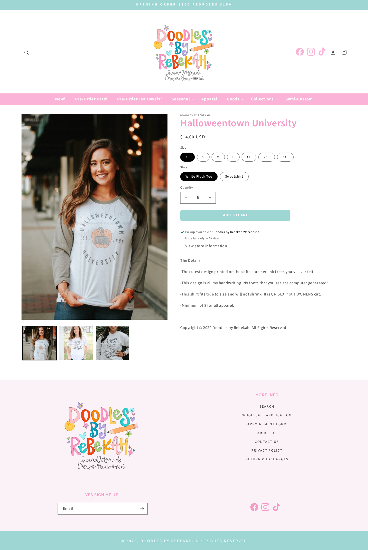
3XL (285, 157)
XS (188, 157)
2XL (267, 157)
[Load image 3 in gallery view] (113, 343)
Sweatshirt (234, 176)
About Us (267, 433)
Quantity (186, 187)
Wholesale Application (267, 415)
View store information (206, 246)
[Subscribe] (141, 509)
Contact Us (267, 441)
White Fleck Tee (199, 176)
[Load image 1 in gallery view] (40, 343)
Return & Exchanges (267, 459)
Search (267, 406)
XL (249, 157)
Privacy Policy (266, 450)
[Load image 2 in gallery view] (76, 343)
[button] (26, 52)
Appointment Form (267, 424)
